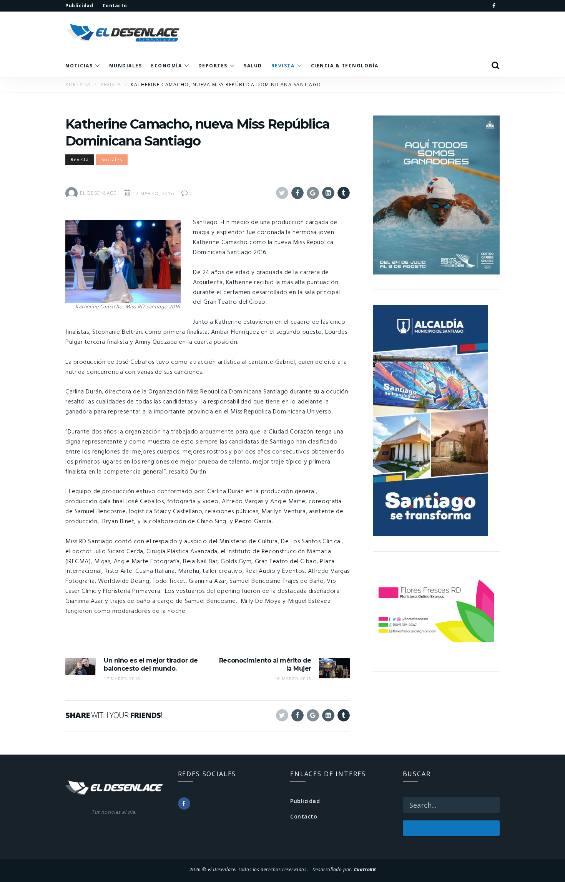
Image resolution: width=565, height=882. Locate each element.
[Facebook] (494, 6)
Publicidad (305, 801)
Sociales (111, 159)
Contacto (303, 816)
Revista (80, 159)
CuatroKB (365, 869)
